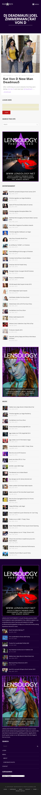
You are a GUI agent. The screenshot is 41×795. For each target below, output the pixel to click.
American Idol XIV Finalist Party (18, 264)
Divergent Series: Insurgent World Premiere (21, 271)
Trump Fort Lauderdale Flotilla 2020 (19, 643)
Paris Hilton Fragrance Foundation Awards (21, 225)
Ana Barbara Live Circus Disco (17, 310)
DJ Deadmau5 (28, 89)
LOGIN (4, 750)
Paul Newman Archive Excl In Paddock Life (21, 649)
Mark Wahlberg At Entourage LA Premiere (21, 251)
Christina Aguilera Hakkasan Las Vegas (20, 232)
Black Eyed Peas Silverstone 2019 (18, 663)
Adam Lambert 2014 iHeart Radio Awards (20, 485)
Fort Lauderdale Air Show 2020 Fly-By (19, 636)
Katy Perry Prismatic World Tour (18, 238)
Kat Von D (11, 89)
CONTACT (5, 766)
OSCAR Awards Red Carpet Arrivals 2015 (20, 284)
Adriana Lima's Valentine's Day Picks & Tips (21, 323)
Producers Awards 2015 (15, 330)
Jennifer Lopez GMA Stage (16, 466)
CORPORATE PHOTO (9, 762)
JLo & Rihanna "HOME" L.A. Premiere (19, 245)
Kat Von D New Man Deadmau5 (18, 80)
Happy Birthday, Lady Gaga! (17, 506)
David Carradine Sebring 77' (16, 630)
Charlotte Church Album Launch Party (20, 553)
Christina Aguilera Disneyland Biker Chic (20, 211)
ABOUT (5, 758)
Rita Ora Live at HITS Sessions (17, 453)
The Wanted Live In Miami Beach (18, 472)
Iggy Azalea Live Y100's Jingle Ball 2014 (19, 433)
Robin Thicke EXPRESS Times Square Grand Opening (24, 526)
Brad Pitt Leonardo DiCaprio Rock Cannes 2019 (22, 192)
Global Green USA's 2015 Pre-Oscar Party (20, 304)
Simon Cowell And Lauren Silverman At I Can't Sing (23, 513)
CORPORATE (13, 789)
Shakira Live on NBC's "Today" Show (19, 519)
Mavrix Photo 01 (28, 75)
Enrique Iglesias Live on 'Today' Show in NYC (21, 532)
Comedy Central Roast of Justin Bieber (20, 258)
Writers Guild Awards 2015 (16, 317)
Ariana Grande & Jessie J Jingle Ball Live (19, 426)
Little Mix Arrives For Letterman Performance (22, 546)
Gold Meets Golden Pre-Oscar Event (19, 297)
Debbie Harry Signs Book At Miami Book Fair (21, 407)
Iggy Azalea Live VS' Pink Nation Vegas (20, 440)
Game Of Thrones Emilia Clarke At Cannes (21, 205)
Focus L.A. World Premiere (16, 278)
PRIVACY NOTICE (20, 791)
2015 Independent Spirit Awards (18, 291)
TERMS (35, 789)
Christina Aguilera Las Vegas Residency (20, 198)
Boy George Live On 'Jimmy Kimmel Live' (20, 479)
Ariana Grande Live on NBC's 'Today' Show (21, 446)
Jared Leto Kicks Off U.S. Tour (17, 459)
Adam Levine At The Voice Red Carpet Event (21, 492)
